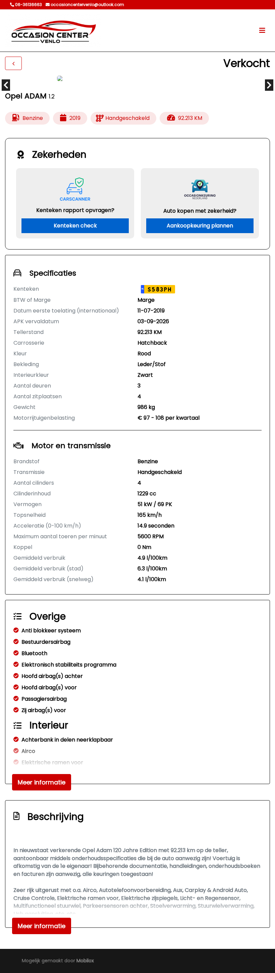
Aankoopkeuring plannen (200, 225)
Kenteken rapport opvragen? (75, 210)
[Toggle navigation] (262, 30)
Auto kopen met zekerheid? (199, 211)
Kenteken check (75, 225)
